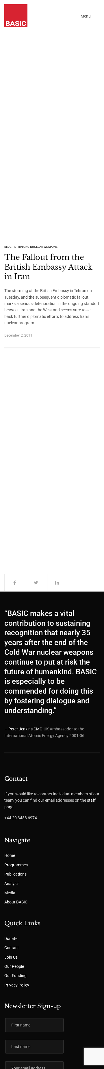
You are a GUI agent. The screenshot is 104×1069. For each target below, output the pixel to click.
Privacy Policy (16, 985)
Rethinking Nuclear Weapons (35, 246)
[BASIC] (15, 15)
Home (9, 855)
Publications (15, 874)
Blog (8, 246)
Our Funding (15, 975)
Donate (10, 938)
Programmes (16, 865)
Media (9, 892)
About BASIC (15, 902)
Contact (11, 947)
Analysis (11, 883)
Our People (14, 966)
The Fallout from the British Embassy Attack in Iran (48, 267)
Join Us (11, 957)
